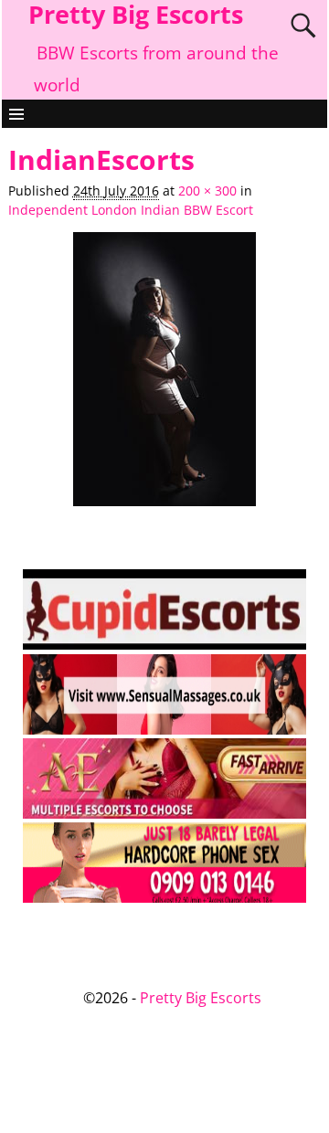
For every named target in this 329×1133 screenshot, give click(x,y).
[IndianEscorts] (164, 378)
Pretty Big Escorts (200, 998)
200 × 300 (207, 191)
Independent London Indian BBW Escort (130, 210)
